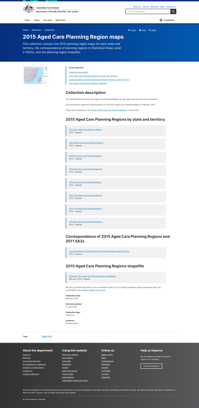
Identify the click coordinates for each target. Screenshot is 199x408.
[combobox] (148, 11)
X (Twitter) (106, 371)
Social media (67, 374)
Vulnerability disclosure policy (75, 380)
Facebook (105, 364)
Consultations (107, 361)
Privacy (65, 367)
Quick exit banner (69, 371)
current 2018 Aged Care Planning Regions (109, 110)
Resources (60, 20)
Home (27, 20)
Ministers (154, 6)
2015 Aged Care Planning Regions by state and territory (93, 76)
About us (137, 6)
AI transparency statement (34, 364)
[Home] (50, 8)
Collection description (78, 72)
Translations (168, 20)
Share (153, 30)
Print (144, 30)
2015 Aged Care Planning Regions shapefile (88, 83)
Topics (37, 20)
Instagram (105, 377)
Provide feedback (151, 366)
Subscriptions (68, 377)
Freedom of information (33, 367)
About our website (70, 354)
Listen (133, 30)
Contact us (171, 6)
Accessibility (67, 358)
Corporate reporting (32, 361)
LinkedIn (105, 367)
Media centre (107, 354)
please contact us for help (93, 290)
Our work (47, 20)
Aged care (46, 336)
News (162, 6)
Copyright (66, 361)
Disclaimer (66, 364)
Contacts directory (31, 374)
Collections (50, 30)
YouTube (105, 374)
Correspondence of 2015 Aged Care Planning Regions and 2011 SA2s (99, 80)
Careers (145, 6)
